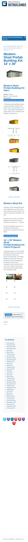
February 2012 (11, 408)
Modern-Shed (9, 207)
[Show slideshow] (14, 197)
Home (5, 46)
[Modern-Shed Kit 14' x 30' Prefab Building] (14, 74)
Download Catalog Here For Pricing (13, 100)
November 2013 (11, 384)
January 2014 (10, 380)
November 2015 (11, 359)
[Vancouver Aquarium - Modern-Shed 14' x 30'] (10, 277)
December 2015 (11, 358)
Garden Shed (7, 108)
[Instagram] (23, 419)
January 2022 (10, 343)
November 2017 (11, 346)
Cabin (13, 111)
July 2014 (9, 371)
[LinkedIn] (12, 419)
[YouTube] (16, 419)
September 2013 (11, 387)
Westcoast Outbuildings (10, 256)
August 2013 (10, 389)
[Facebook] (8, 419)
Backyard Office (16, 108)
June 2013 (10, 391)
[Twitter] (5, 419)
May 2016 (9, 350)
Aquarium (14, 255)
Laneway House (12, 113)
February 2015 (11, 367)
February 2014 (11, 378)
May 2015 (9, 363)
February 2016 (11, 354)
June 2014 (10, 372)
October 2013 (10, 385)
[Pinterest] (14, 423)
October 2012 (10, 404)
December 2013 (11, 382)
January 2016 (10, 356)
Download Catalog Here (10, 236)
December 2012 (11, 400)
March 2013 (10, 395)
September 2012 (11, 406)
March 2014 (10, 376)
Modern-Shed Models (11, 46)
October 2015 (10, 361)
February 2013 (11, 397)
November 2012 (11, 402)
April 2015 (9, 365)
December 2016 (11, 348)
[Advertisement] (14, 21)
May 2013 (9, 393)
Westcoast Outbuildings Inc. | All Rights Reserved (14, 539)
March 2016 (10, 352)
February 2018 (11, 345)
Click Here (8, 314)
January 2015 (10, 369)
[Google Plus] (20, 419)
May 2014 (9, 374)
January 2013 (10, 398)
